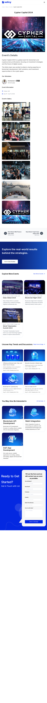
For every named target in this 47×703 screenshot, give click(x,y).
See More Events (38, 273)
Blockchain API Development (9, 422)
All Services (40, 401)
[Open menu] (44, 2)
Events (11, 6)
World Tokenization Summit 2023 (9, 327)
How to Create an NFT (31, 386)
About (7, 6)
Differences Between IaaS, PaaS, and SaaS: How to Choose (12, 363)
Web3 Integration (32, 421)
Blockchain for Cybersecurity (10, 386)
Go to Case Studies (9, 261)
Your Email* (27, 486)
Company (27, 491)
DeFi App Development (9, 449)
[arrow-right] (44, 273)
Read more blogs (38, 344)
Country (26, 497)
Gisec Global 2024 (9, 298)
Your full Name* (28, 481)
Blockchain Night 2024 (33, 298)
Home (3, 6)
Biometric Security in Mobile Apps (33, 363)
